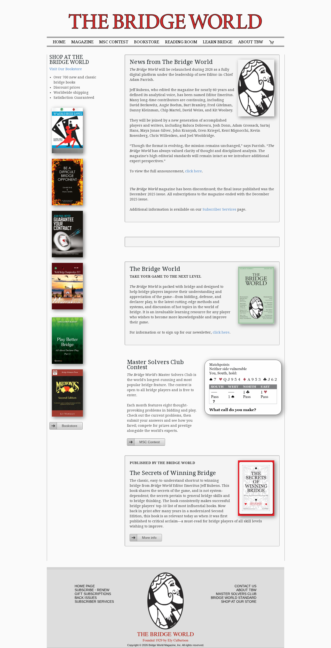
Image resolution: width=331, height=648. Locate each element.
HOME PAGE (85, 586)
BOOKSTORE (146, 42)
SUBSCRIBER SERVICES (94, 601)
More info (149, 538)
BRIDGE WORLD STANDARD (233, 598)
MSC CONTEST (113, 42)
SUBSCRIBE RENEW (92, 590)
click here (193, 171)
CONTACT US (245, 586)
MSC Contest (149, 442)
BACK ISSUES (86, 598)
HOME (59, 42)
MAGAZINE (82, 42)
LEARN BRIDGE (217, 42)
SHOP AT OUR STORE (238, 601)
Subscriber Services (219, 209)
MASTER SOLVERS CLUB (236, 594)
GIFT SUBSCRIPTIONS (93, 594)
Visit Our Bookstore (65, 69)
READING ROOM (181, 42)
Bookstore (69, 426)
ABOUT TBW (250, 42)
